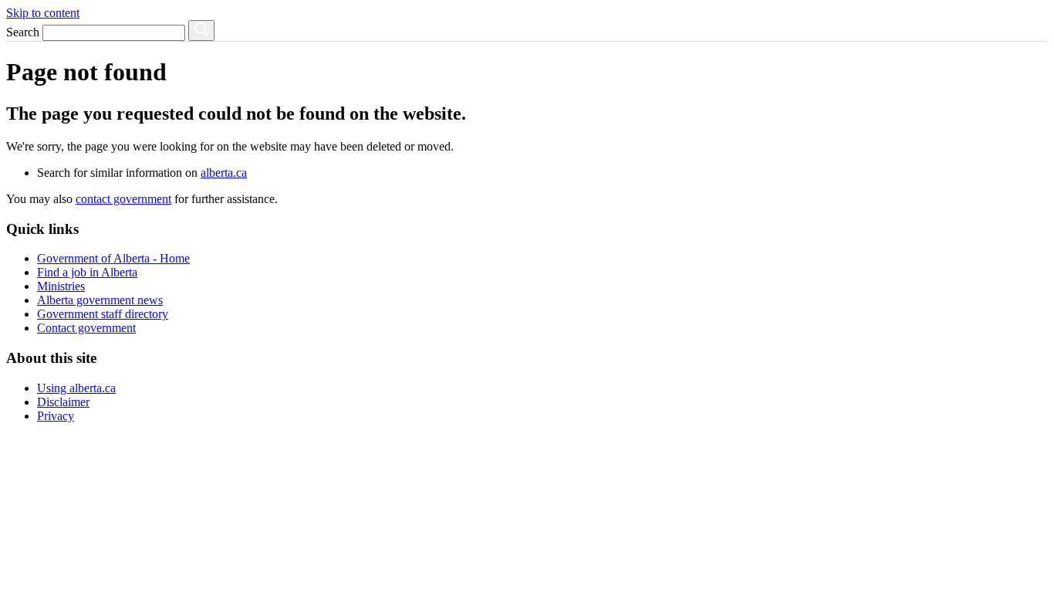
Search (22, 32)
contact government (123, 198)
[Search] (201, 30)
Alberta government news (100, 300)
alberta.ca (224, 172)
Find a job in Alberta (87, 272)
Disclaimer (63, 401)
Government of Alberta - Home (113, 258)
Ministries (61, 286)
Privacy (55, 415)
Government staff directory (102, 313)
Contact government (86, 327)
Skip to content (42, 12)
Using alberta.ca (76, 388)
